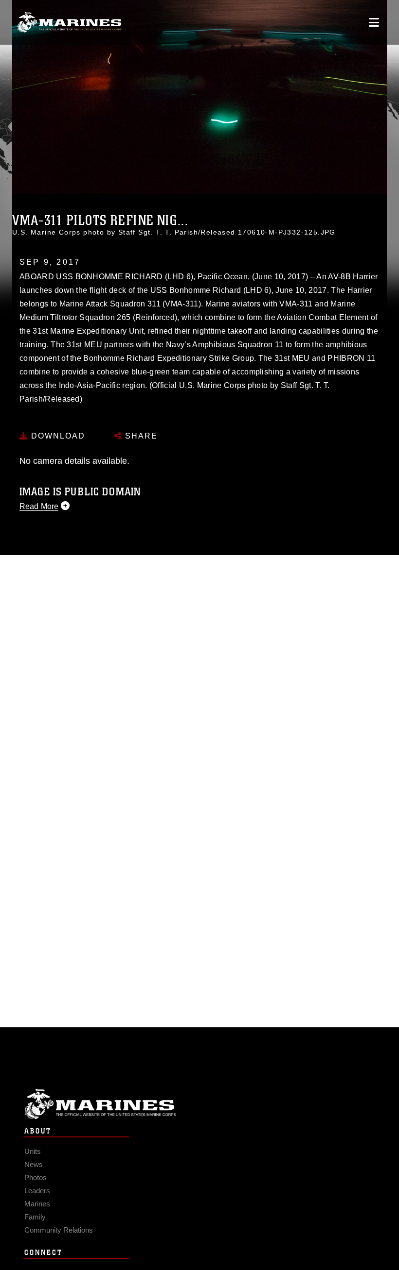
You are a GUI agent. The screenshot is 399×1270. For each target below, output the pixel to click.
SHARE (140, 436)
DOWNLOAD (56, 436)
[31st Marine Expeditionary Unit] (69, 22)
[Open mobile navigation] (374, 22)
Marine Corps (199, 1104)
